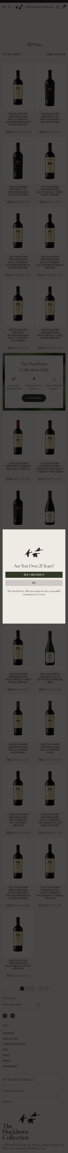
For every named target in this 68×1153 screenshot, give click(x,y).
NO (34, 583)
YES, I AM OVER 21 (34, 574)
